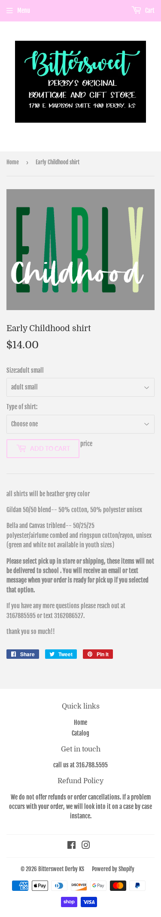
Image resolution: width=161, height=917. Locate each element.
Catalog (80, 733)
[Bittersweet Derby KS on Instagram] (86, 846)
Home (12, 162)
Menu (23, 10)
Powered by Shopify (113, 869)
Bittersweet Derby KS (61, 869)
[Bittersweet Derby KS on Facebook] (71, 846)
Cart (149, 10)
